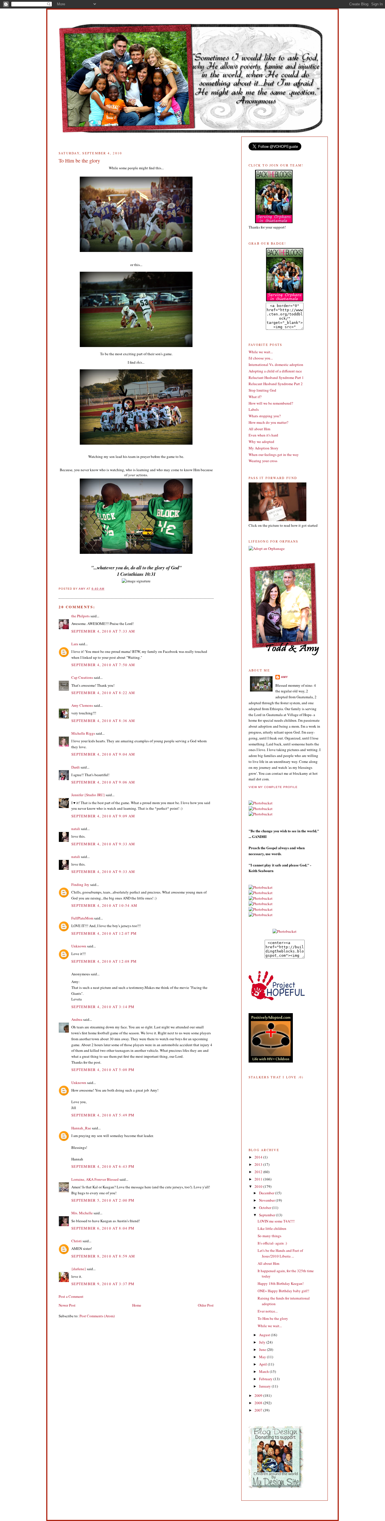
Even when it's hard (263, 435)
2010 (259, 1186)
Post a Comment (71, 1296)
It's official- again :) (272, 1243)
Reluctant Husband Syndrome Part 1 (276, 377)
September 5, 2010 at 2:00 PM (102, 1200)
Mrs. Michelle (82, 1212)
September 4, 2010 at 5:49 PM (102, 1115)
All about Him (259, 428)
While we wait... (261, 351)
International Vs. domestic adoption (276, 364)
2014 (259, 1157)
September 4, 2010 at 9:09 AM (103, 815)
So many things (269, 1235)
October (265, 1207)
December (267, 1192)
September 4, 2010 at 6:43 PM (102, 1166)
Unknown (78, 946)
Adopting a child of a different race (275, 371)
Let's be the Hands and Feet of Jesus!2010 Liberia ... (280, 1253)
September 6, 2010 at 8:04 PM (102, 1228)
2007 (259, 1410)
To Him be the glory (273, 1318)
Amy (284, 677)
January (265, 1386)
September (267, 1214)
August (265, 1334)
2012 (259, 1171)
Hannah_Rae (81, 1128)
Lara (74, 643)
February (266, 1378)
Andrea (76, 1019)
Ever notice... (268, 1311)
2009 (259, 1395)
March (264, 1371)
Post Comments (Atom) (97, 1315)
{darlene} (78, 1268)
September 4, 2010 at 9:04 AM (103, 754)
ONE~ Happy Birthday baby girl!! (283, 1290)
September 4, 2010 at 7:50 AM (103, 664)
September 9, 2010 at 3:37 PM (102, 1283)
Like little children (272, 1228)
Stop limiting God (262, 390)
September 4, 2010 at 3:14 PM (102, 1006)
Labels (254, 409)
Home (136, 1305)
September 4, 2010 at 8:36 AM (103, 720)
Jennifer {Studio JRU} (88, 794)
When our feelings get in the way (274, 454)
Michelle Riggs (83, 733)
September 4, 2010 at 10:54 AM (104, 905)
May (263, 1356)
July (262, 1342)
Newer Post (67, 1305)
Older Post (206, 1305)
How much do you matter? (268, 422)
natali (75, 828)
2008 (259, 1402)
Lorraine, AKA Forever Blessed (95, 1179)
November (267, 1200)
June (263, 1349)
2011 (259, 1179)
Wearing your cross (263, 460)
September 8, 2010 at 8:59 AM (103, 1256)
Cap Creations (82, 677)
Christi (76, 1240)
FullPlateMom (82, 918)
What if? (255, 396)
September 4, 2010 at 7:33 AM (103, 631)
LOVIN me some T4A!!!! (276, 1221)
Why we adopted (261, 441)
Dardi (75, 767)
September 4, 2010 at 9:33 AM (103, 843)
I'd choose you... (261, 358)
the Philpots (80, 615)
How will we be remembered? (271, 403)
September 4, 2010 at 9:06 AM (103, 782)
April (263, 1364)
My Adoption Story (263, 448)
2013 (259, 1164)
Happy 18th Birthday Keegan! (281, 1283)
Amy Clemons (82, 705)
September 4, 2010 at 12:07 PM (104, 933)
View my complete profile (273, 787)
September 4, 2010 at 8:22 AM (103, 692)
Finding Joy (80, 884)
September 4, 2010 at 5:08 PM (102, 1069)
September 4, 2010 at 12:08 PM (104, 961)
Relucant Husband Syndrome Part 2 (276, 383)
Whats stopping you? (265, 415)
